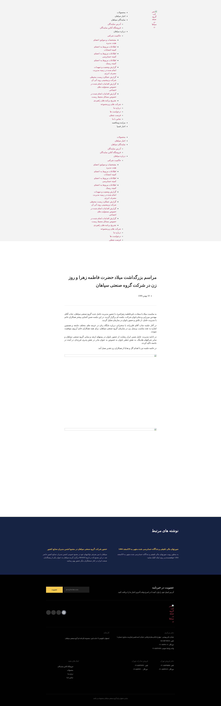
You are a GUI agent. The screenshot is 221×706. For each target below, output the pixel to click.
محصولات (121, 12)
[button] (110, 134)
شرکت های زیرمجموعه (111, 104)
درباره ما (117, 108)
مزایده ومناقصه (118, 123)
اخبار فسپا (121, 126)
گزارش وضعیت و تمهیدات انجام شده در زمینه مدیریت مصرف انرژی (104, 70)
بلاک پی (48, 690)
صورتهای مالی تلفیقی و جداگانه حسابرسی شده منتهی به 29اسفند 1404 (148, 549)
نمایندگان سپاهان (118, 20)
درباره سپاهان (119, 31)
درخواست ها (115, 111)
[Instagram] (48, 612)
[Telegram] (53, 612)
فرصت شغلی (115, 115)
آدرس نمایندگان (114, 24)
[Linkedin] (58, 612)
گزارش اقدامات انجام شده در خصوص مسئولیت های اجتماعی (103, 87)
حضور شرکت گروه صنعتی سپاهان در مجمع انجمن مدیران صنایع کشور (77, 549)
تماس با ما (116, 119)
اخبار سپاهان (120, 16)
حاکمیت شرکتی (114, 36)
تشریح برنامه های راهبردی (105, 100)
